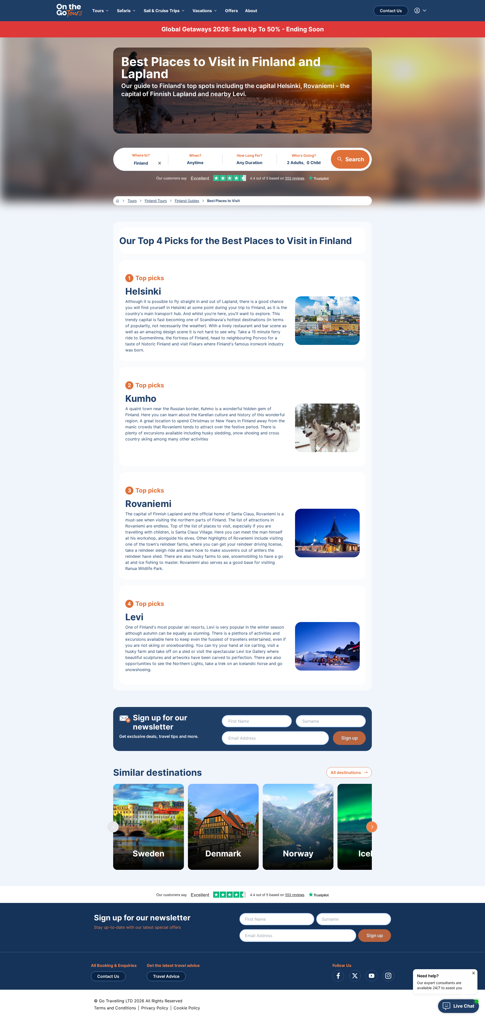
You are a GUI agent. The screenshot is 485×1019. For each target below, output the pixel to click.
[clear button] (160, 161)
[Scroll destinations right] (371, 826)
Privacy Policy (154, 1007)
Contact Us (391, 10)
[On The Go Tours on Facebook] (338, 976)
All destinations (346, 772)
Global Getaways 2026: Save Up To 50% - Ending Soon (242, 29)
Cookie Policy (187, 1007)
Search (354, 159)
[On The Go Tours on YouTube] (371, 976)
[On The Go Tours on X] (355, 976)
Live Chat (463, 1006)
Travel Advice (166, 976)
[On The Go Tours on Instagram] (388, 976)
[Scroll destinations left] (113, 826)
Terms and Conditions (115, 1007)
